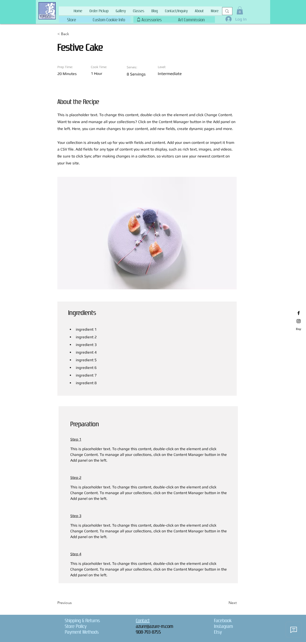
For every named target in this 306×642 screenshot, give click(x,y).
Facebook (223, 620)
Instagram (223, 626)
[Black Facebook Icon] (298, 313)
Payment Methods (82, 632)
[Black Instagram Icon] (298, 321)
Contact (143, 620)
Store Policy (76, 626)
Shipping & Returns (82, 620)
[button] (108, 19)
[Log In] (227, 19)
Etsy (218, 632)
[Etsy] (298, 329)
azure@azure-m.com (154, 626)
